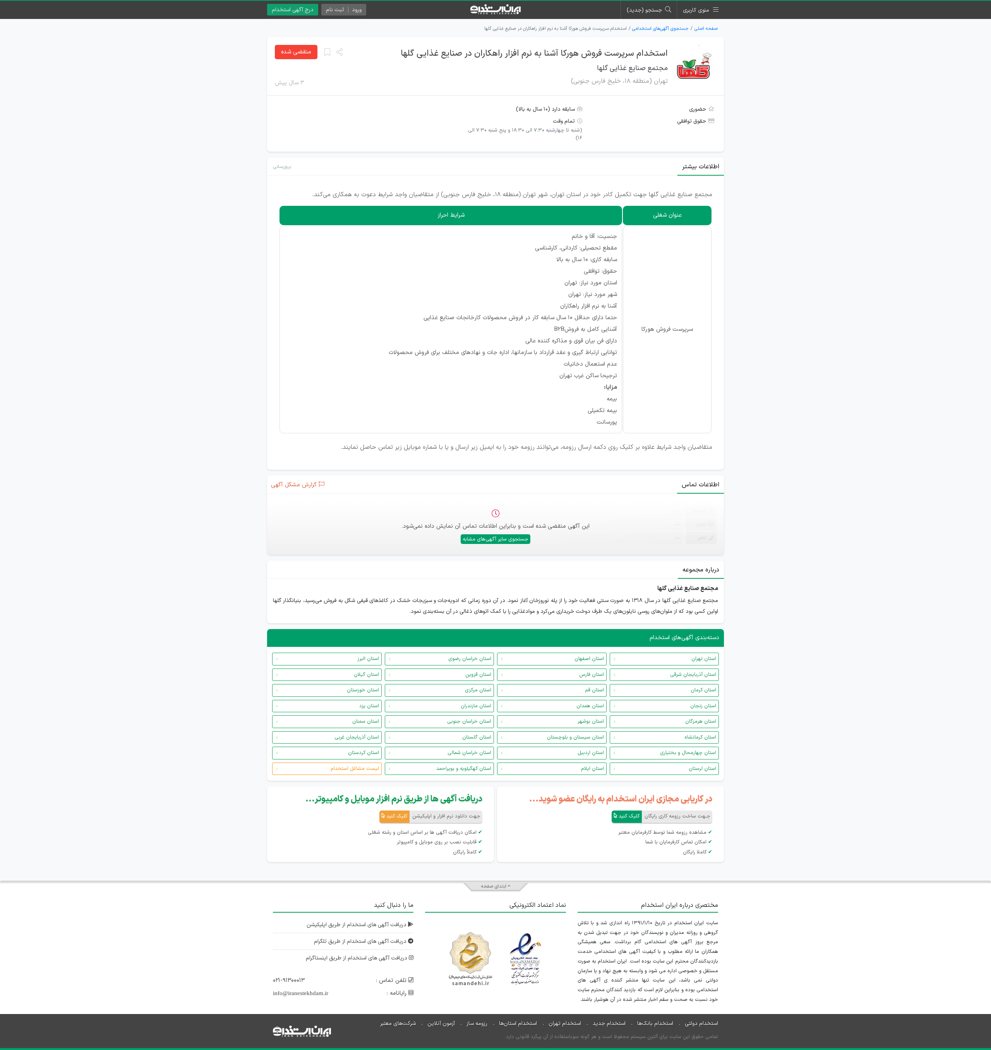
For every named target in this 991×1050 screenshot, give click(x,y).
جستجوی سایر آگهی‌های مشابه (495, 539)
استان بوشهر (591, 721)
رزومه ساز (476, 1023)
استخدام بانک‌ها (655, 1023)
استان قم (594, 690)
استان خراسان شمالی (469, 753)
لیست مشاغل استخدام (355, 769)
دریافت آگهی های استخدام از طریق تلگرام (361, 941)
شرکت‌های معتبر (398, 1023)
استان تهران (703, 659)
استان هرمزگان (700, 721)
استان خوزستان (363, 690)
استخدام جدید (609, 1023)
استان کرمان (703, 690)
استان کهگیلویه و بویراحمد (463, 769)
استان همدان (590, 706)
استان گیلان (366, 675)
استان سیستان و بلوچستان (575, 737)
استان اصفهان (589, 659)
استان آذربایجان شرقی (693, 675)
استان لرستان (702, 769)
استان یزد (369, 706)
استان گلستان (476, 737)
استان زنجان (703, 706)
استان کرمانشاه (700, 737)
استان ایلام (592, 769)
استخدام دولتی (701, 1023)
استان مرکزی (478, 690)
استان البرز (368, 659)
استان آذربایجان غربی (356, 737)
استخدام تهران (565, 1023)
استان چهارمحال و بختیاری (688, 753)
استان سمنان (365, 721)
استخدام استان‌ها (518, 1023)
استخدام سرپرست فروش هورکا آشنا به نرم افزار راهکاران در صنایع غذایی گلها (534, 53)
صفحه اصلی (706, 28)
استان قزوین (478, 675)
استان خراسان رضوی (469, 659)
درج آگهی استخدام (293, 10)
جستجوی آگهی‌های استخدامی (660, 28)
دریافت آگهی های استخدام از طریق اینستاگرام (357, 958)
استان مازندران (476, 706)
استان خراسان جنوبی (469, 721)
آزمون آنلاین (441, 1023)
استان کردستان (363, 753)
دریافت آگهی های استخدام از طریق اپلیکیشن (357, 925)
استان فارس (591, 675)
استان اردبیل (591, 753)
